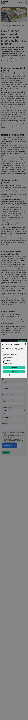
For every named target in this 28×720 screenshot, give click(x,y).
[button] (14, 375)
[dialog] (14, 360)
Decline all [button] (14, 371)
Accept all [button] (14, 367)
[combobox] (25, 344)
